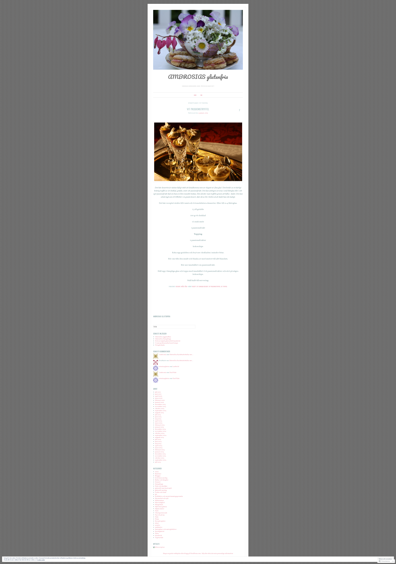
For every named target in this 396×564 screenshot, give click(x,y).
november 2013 (160, 456)
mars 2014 (158, 448)
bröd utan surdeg (161, 478)
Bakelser (158, 474)
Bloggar (158, 476)
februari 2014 (160, 450)
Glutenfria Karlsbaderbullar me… (181, 355)
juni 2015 (158, 417)
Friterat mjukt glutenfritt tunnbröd (167, 341)
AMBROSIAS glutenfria (198, 76)
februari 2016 (160, 400)
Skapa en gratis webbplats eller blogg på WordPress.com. (182, 554)
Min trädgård (160, 503)
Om (201, 95)
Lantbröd (175, 367)
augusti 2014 (159, 437)
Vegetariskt (159, 538)
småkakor (158, 527)
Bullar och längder (161, 480)
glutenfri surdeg (161, 490)
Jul (156, 494)
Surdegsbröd (159, 531)
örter (157, 472)
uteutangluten (164, 367)
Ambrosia (162, 355)
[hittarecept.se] (159, 547)
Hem (195, 95)
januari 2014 (159, 452)
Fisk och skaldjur (161, 486)
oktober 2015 (159, 409)
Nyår (182, 286)
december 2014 (160, 429)
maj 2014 (158, 444)
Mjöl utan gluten (161, 507)
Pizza (157, 519)
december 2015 (160, 404)
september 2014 (160, 435)
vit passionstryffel (214, 286)
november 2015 (160, 407)
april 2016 (158, 396)
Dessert (178, 286)
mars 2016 (158, 398)
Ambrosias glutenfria (161, 316)
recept (194, 286)
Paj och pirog (159, 515)
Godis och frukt (160, 492)
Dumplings (159, 484)
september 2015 (160, 411)
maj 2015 (158, 419)
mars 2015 (158, 423)
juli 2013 (158, 462)
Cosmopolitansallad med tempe (166, 343)
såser (157, 523)
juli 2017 (158, 392)
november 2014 (160, 431)
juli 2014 (158, 439)
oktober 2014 (159, 433)
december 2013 (160, 454)
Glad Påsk (172, 373)
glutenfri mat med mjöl (163, 488)
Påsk (185, 286)
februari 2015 (159, 425)
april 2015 (158, 421)
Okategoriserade (161, 513)
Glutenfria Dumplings (163, 339)
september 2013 (160, 460)
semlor (157, 525)
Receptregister (160, 521)
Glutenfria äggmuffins (163, 337)
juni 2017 (158, 394)
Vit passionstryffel (198, 109)
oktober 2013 (159, 458)
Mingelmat (159, 505)
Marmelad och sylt (161, 498)
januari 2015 (159, 427)
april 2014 (158, 446)
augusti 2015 (159, 413)
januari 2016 (159, 402)
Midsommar (159, 500)
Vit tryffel (224, 286)
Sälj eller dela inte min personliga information (217, 554)
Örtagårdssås (160, 345)
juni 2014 (158, 442)
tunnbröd (158, 536)
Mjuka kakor (159, 509)
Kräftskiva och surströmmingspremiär (169, 496)
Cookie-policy (41, 560)
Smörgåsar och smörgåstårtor (166, 529)
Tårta (157, 533)
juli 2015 (158, 415)
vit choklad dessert (202, 286)
